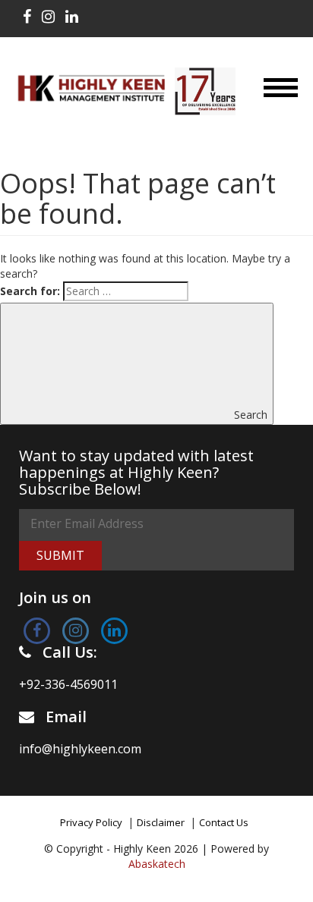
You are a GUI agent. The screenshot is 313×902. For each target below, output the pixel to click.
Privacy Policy (91, 822)
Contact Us (223, 822)
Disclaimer (161, 822)
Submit (60, 555)
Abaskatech (156, 863)
